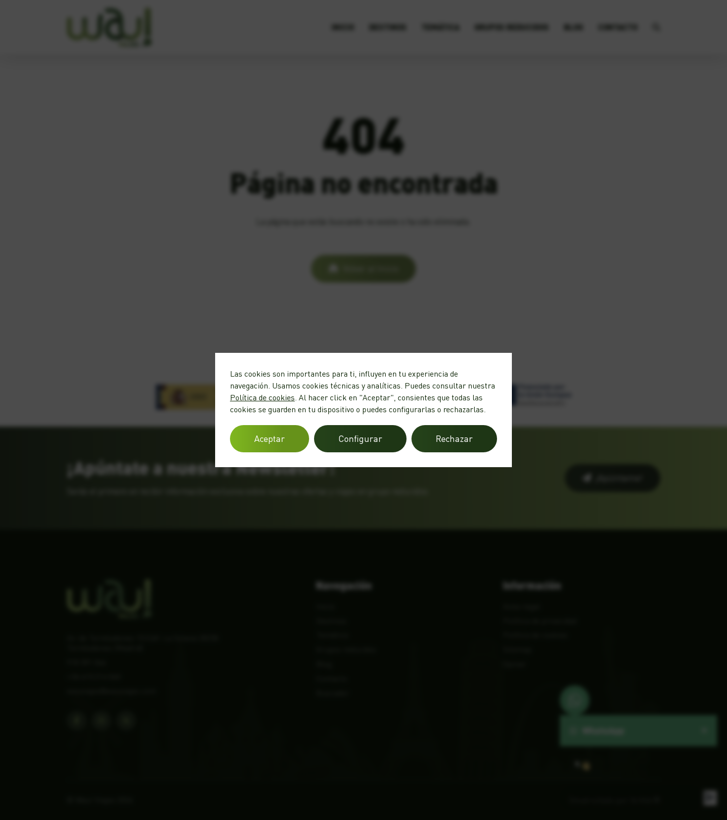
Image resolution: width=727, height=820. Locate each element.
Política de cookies (262, 397)
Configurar (360, 438)
